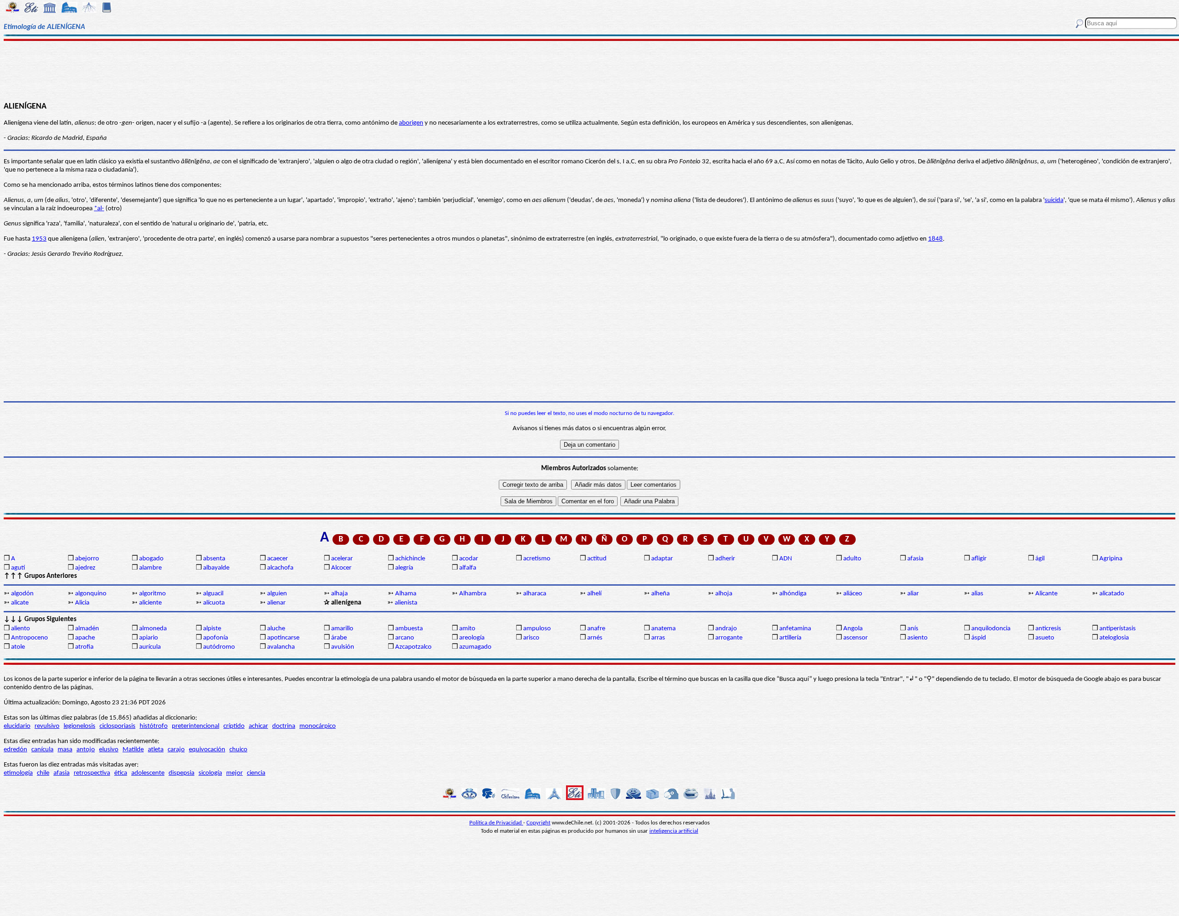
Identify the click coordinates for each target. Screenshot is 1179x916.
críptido (234, 726)
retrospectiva (92, 773)
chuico (238, 749)
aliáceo (852, 593)
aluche (276, 628)
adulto (852, 558)
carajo (176, 749)
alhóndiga (792, 593)
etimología (18, 773)
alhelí (594, 593)
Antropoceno (29, 637)
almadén (87, 628)
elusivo (108, 749)
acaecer (277, 558)
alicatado (1111, 593)
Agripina (1110, 558)
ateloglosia (1114, 637)
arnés (594, 637)
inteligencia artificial (673, 831)
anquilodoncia (990, 628)
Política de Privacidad (496, 823)
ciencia (256, 773)
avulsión (342, 647)
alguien (277, 593)
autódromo (219, 647)
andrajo (726, 628)
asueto (1044, 637)
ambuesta (409, 628)
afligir (978, 558)
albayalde (216, 568)
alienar (276, 602)
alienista (406, 602)
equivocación (207, 749)
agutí (18, 568)
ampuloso (537, 628)
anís (912, 628)
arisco (531, 637)
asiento (917, 637)
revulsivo (47, 726)
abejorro (87, 558)
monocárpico (317, 726)
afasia (915, 558)
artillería (790, 637)
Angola (853, 628)
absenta (214, 558)
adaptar (662, 558)
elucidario (17, 726)
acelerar (342, 558)
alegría (404, 568)
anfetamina (795, 628)
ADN (785, 558)
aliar (913, 593)
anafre (596, 628)
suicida (1054, 200)
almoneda (153, 628)
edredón (15, 749)
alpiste (212, 628)
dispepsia (181, 773)
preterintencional (195, 726)
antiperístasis (1117, 628)
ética (120, 773)
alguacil (213, 593)
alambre (150, 568)
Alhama (405, 593)
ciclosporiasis (117, 726)
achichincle (410, 558)
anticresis (1048, 628)
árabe (339, 637)
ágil (1040, 558)
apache (85, 637)
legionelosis (79, 726)
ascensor (855, 637)
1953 (39, 239)
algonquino (90, 593)
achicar (258, 726)
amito (467, 628)
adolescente (147, 773)
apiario (148, 637)
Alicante (1046, 593)
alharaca (534, 593)
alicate (20, 602)
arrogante (728, 637)
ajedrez (85, 568)
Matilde (133, 749)
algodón (22, 593)
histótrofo (154, 726)
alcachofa (280, 568)
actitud (597, 558)
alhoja (723, 593)
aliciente (150, 602)
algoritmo (152, 593)
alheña (660, 593)
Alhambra (472, 593)
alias (977, 593)
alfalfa (467, 568)
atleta (155, 749)
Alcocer (341, 568)
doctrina (283, 726)
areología (471, 637)
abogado (151, 558)
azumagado (475, 647)
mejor (234, 773)
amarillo (342, 628)
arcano (404, 637)
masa (65, 749)
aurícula (150, 647)
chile (43, 773)
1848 (935, 239)
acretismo (536, 558)
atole (18, 647)
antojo (85, 749)
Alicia (82, 602)
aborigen (411, 123)
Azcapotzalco (413, 647)
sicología (210, 773)
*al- (99, 208)
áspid (978, 637)
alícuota (214, 602)
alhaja (339, 593)
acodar (468, 558)
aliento (20, 628)
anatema (663, 628)
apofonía (215, 637)
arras (658, 637)
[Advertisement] (589, 70)
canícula (42, 749)
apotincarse (283, 637)
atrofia (84, 647)
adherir (725, 558)
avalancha (281, 647)
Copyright (538, 823)
